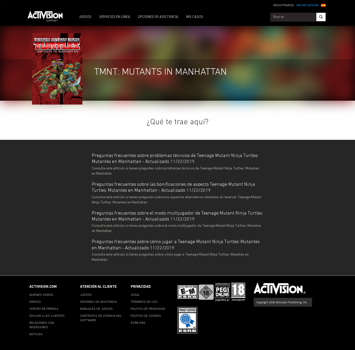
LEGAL (135, 295)
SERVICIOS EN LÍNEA (114, 17)
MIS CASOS (194, 17)
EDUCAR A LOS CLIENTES (47, 316)
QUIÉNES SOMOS (41, 295)
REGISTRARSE (283, 5)
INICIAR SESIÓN (307, 5)
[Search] (321, 17)
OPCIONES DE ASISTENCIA (158, 17)
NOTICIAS (36, 334)
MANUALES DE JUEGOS (96, 309)
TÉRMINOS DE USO (144, 302)
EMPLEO (35, 302)
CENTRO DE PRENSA (43, 309)
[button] (323, 4)
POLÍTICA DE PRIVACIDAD (148, 309)
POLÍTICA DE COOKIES (146, 316)
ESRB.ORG (138, 323)
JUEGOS (85, 17)
